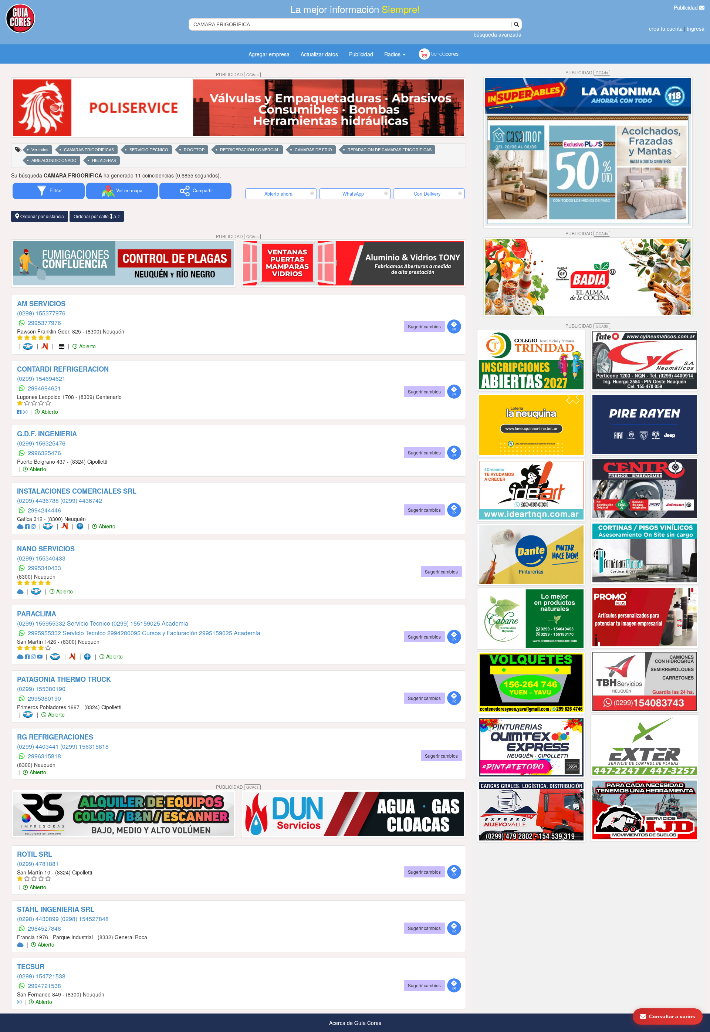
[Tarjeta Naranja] (46, 346)
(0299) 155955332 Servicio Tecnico (64, 623)
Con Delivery (427, 193)
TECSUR (30, 966)
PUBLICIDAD (237, 74)
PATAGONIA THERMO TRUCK (64, 679)
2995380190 (44, 698)
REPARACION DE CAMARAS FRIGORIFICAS (390, 150)
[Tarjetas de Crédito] (62, 346)
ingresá (695, 28)
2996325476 (44, 453)
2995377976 (44, 322)
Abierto (87, 346)
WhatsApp (353, 193)
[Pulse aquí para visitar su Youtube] (40, 656)
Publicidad (686, 7)
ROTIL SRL (34, 854)
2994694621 (44, 388)
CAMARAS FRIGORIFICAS (89, 150)
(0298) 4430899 (38, 918)
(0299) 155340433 (41, 558)
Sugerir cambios (424, 326)
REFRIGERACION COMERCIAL (249, 150)
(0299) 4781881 (38, 863)
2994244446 (44, 510)
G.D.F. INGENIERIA (47, 434)
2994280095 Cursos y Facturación (153, 633)
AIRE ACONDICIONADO (54, 160)
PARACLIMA (36, 614)
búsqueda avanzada (497, 34)
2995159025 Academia (229, 633)
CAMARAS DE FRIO (313, 150)
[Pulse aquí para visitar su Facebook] (20, 411)
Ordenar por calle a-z (97, 216)
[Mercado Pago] (29, 346)
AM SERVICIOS (41, 303)
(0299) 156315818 (84, 746)
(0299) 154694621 (41, 378)
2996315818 (44, 756)
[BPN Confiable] (81, 526)
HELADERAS (104, 160)
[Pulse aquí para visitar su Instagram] (26, 411)
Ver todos (39, 150)
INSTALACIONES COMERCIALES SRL (76, 491)
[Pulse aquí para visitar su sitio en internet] (21, 526)
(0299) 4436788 (38, 500)
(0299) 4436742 (81, 500)
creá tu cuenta (666, 28)
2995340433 (44, 568)
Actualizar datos (319, 54)
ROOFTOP (194, 150)
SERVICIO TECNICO (148, 150)
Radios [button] (393, 54)
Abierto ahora (279, 193)
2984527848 (44, 928)
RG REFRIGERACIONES (55, 737)
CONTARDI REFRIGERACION (63, 369)
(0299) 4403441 (38, 746)
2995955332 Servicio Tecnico (67, 633)
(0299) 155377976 (41, 313)
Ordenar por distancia (41, 216)
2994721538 (44, 985)
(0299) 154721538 (41, 976)
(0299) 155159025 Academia (150, 623)
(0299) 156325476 (41, 443)
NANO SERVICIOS (46, 549)
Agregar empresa (269, 54)
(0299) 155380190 (41, 688)
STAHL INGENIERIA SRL (55, 909)
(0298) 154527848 (84, 918)
